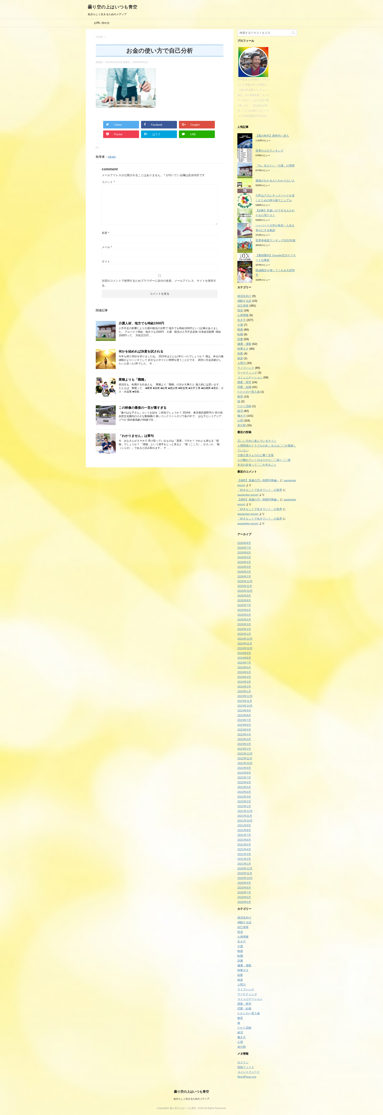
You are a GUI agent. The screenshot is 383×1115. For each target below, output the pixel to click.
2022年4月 (244, 791)
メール (107, 247)
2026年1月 (244, 576)
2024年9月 (244, 653)
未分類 (241, 425)
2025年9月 (244, 595)
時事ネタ (243, 348)
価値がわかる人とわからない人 (275, 180)
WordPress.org (246, 1076)
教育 (240, 396)
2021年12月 (245, 811)
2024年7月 (244, 662)
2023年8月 (244, 715)
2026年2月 (244, 571)
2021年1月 (244, 863)
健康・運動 (244, 343)
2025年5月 (244, 614)
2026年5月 (244, 557)
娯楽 (240, 358)
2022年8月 (244, 772)
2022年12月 (245, 753)
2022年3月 (244, 796)
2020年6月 (244, 897)
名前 (105, 232)
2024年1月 (244, 691)
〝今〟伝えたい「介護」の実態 (275, 165)
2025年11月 (244, 586)
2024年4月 (244, 677)
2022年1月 (244, 806)
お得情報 (243, 315)
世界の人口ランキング (269, 150)
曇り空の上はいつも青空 (112, 6)
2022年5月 (244, 787)
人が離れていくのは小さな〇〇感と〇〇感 (263, 460)
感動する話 (244, 300)
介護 (240, 324)
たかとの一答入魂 (248, 391)
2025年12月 (245, 581)
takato (112, 156)
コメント (108, 182)
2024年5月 (244, 672)
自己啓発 (243, 305)
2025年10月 (245, 590)
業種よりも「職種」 (133, 379)
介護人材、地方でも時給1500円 (141, 323)
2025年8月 (244, 600)
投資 (240, 310)
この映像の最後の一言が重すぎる (143, 407)
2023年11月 (244, 701)
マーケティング (247, 372)
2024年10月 (245, 648)
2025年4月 (244, 619)
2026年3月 (244, 566)
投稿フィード (245, 1067)
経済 (240, 410)
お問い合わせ (102, 22)
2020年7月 (244, 892)
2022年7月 (244, 777)
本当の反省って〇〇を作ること (256, 464)
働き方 (241, 415)
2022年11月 (244, 758)
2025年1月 (244, 633)
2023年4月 (244, 734)
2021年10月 (245, 820)
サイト (106, 261)
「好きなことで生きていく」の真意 (259, 489)
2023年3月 (244, 739)
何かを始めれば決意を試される (141, 351)
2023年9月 (244, 710)
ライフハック (245, 367)
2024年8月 (244, 657)
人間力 (241, 363)
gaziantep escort (247, 494)
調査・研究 (244, 382)
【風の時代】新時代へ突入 (272, 135)
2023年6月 (244, 724)
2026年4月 (244, 562)
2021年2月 (244, 858)
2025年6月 (244, 610)
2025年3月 (244, 624)
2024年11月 (244, 643)
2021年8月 (244, 830)
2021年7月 (244, 835)
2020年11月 (244, 873)
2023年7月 (244, 720)
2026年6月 (244, 552)
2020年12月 (245, 868)
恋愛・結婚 (244, 387)
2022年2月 (244, 801)
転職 (240, 334)
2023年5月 (244, 729)
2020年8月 (244, 887)
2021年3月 (244, 854)
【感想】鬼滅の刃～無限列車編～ (258, 480)
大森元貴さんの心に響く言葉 (255, 455)
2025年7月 (244, 605)
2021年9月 (244, 825)
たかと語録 (244, 406)
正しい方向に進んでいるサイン (256, 440)
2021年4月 (244, 849)
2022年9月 (244, 768)
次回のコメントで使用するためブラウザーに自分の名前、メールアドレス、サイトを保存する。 (159, 283)
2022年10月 (245, 763)
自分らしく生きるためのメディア (191, 1098)
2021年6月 (244, 839)
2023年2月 (244, 744)
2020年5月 (244, 902)
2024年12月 (245, 638)
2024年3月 (244, 681)
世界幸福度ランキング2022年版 (275, 240)
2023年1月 (244, 748)
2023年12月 (245, 696)
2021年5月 (244, 844)
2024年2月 (244, 686)
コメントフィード (248, 1072)
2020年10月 (245, 878)
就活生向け (244, 296)
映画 (240, 329)
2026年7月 (244, 547)
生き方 (241, 320)
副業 (240, 353)
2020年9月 (244, 882)
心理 (240, 420)
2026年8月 (244, 543)
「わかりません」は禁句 (136, 435)
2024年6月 (244, 667)
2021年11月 (244, 815)
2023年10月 (245, 705)
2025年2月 (244, 629)
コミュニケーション (250, 377)
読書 (240, 339)
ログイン (243, 1062)
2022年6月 (244, 782)
